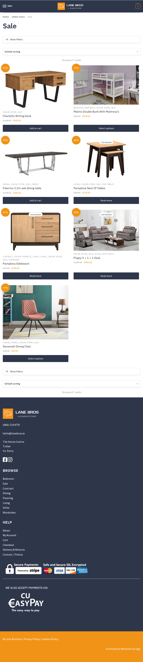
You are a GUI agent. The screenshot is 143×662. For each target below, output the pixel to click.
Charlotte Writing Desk (17, 116)
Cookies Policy (49, 639)
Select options (106, 128)
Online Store (18, 16)
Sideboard (14, 259)
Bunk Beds (89, 107)
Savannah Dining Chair (17, 346)
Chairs (6, 342)
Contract (8, 256)
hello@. (14, 433)
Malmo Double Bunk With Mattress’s (96, 111)
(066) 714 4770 (11, 425)
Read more (106, 200)
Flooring (8, 498)
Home (6, 16)
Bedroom (78, 107)
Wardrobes (9, 512)
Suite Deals (108, 254)
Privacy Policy (32, 639)
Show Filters (16, 39)
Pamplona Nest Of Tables (89, 188)
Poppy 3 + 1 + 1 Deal (87, 258)
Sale (20, 112)
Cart (5, 540)
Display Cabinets (22, 256)
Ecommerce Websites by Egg (123, 648)
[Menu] (5, 6)
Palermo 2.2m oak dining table (22, 188)
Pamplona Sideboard (16, 263)
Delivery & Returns (14, 549)
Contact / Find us (13, 554)
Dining (6, 184)
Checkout (8, 545)
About (6, 530)
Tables (35, 184)
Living (77, 184)
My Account (9, 535)
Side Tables (108, 184)
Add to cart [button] (35, 128)
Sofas (98, 254)
